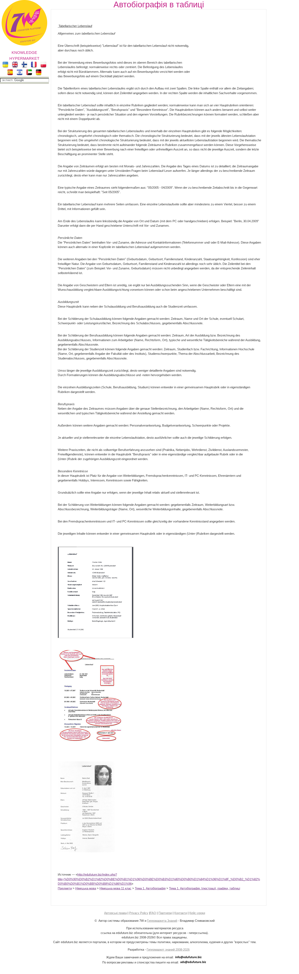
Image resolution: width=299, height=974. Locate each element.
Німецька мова (85, 888)
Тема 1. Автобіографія (150, 888)
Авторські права (115, 913)
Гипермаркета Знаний (162, 920)
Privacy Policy (138, 913)
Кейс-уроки (197, 913)
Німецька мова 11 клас (115, 888)
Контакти (180, 913)
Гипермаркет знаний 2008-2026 (168, 949)
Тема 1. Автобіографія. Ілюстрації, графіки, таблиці (204, 888)
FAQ (153, 913)
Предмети (65, 888)
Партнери (165, 913)
